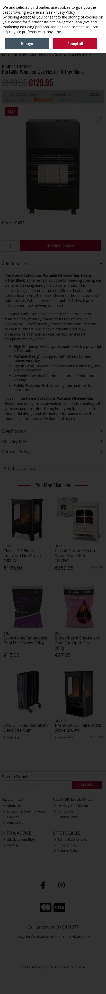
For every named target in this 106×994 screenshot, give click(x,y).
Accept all (75, 43)
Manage (27, 43)
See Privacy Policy (60, 12)
